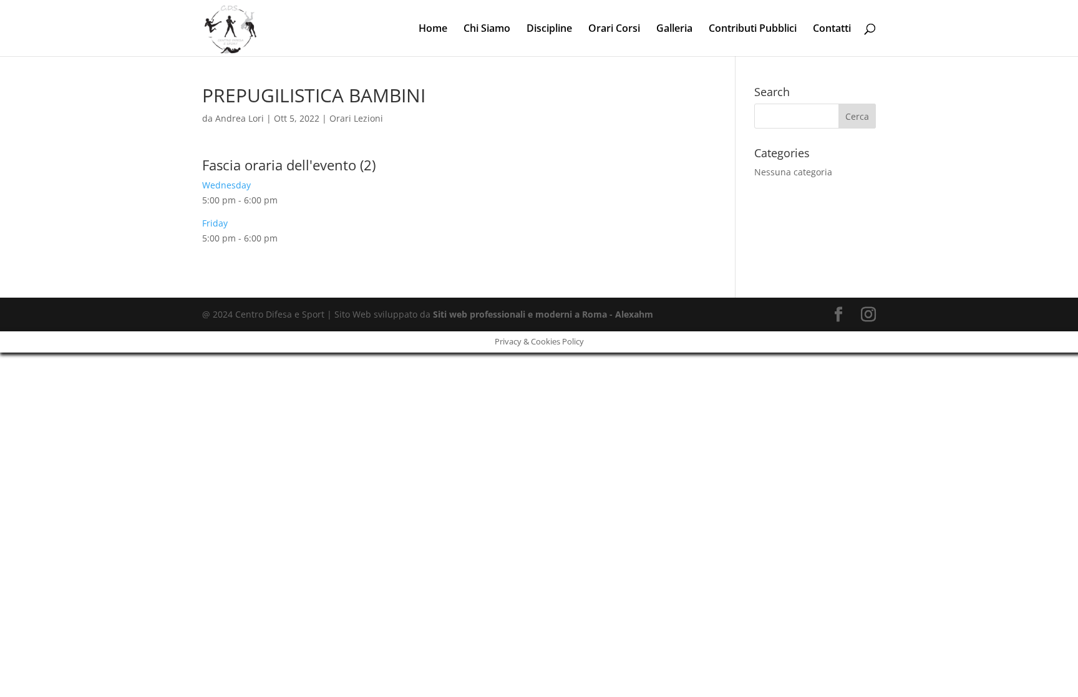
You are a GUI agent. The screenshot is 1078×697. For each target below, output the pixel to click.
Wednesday (226, 185)
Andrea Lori (239, 118)
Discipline (549, 29)
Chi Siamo (487, 29)
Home (433, 29)
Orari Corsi (614, 29)
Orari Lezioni (356, 118)
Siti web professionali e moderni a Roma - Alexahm (543, 314)
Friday (215, 223)
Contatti (832, 29)
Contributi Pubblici (753, 29)
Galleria (674, 29)
